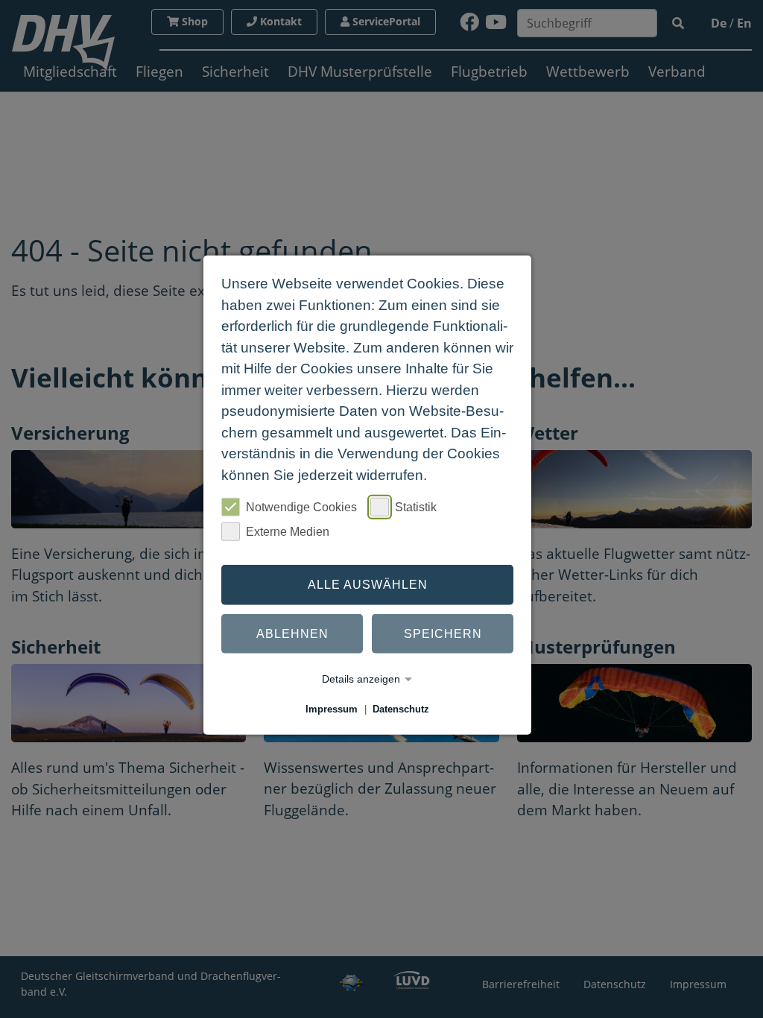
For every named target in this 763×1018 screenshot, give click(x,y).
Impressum (331, 709)
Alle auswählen (368, 584)
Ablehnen (292, 633)
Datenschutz (401, 709)
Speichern (443, 633)
